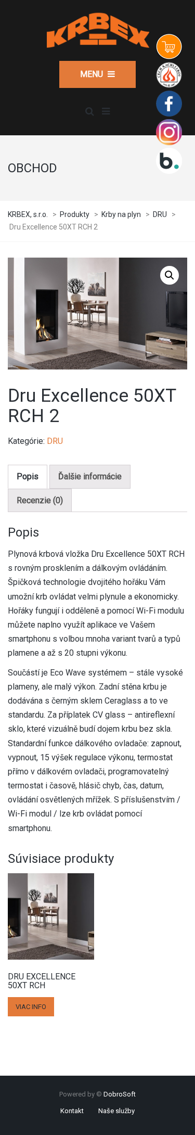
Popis (27, 476)
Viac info (31, 1007)
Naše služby (116, 1111)
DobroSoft (119, 1094)
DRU (55, 441)
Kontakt (72, 1111)
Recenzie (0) (40, 500)
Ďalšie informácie (90, 476)
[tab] (27, 476)
